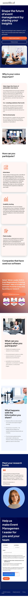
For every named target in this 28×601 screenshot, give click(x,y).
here (9, 564)
